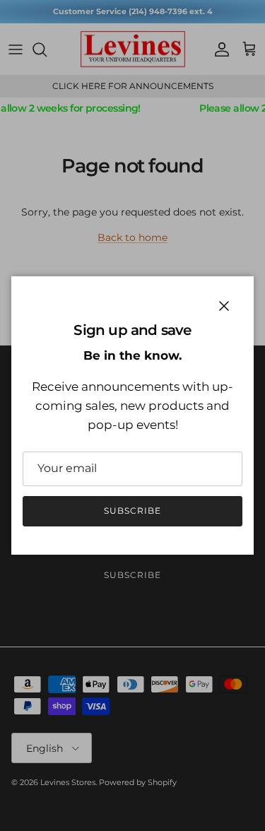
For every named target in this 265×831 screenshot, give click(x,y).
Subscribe (132, 510)
